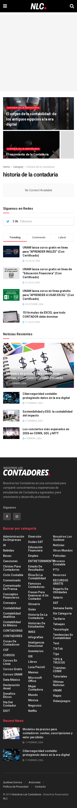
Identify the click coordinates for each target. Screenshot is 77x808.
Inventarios (36, 651)
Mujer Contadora (35, 688)
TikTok (58, 648)
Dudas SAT (35, 542)
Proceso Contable (59, 562)
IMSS (31, 632)
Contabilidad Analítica (12, 615)
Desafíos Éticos (9, 695)
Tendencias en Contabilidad (63, 636)
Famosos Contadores (36, 585)
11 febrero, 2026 (17, 383)
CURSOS (9, 655)
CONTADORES (12, 636)
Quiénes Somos (12, 782)
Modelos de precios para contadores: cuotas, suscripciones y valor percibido (34, 376)
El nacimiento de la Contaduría (27, 154)
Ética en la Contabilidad (37, 576)
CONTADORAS (13, 630)
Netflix (32, 710)
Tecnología (61, 629)
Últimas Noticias (58, 683)
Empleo (33, 555)
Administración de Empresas (13, 538)
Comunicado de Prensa (12, 587)
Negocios (34, 705)
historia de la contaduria (23, 108)
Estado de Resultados (36, 568)
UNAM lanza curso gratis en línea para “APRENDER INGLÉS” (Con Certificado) (45, 251)
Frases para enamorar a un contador (38, 595)
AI (4, 545)
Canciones (10, 561)
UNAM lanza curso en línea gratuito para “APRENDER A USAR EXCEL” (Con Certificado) (48, 294)
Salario (58, 597)
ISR (30, 656)
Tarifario (59, 618)
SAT (56, 602)
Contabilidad (12, 608)
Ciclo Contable (13, 575)
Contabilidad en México (12, 623)
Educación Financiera (35, 549)
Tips (56, 654)
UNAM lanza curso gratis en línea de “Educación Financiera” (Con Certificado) (47, 273)
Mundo (33, 695)
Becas (7, 555)
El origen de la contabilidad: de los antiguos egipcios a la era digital (31, 119)
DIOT (6, 710)
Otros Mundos (63, 550)
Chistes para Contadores (12, 568)
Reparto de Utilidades (60, 590)
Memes (33, 672)
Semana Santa (62, 608)
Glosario (34, 604)
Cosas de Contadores (11, 643)
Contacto (40, 786)
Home (6, 166)
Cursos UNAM (12, 674)
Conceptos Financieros (11, 596)
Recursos (59, 575)
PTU (56, 569)
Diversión (34, 536)
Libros (32, 661)
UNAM (57, 690)
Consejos (9, 602)
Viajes (57, 695)
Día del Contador (9, 704)
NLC (5, 798)
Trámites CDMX (59, 669)
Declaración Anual (11, 686)
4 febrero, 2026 (32, 438)
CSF (6, 650)
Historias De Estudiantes (36, 625)
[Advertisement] (38, 52)
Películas (59, 555)
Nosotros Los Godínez (62, 538)
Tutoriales (60, 676)
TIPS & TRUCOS (59, 661)
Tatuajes (59, 624)
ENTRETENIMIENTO (41, 561)
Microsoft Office (35, 679)
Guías (32, 609)
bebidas (8, 550)
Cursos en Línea (10, 662)
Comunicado (12, 580)
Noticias (58, 545)
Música (33, 700)
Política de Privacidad (15, 786)
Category (18, 166)
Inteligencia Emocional (36, 644)
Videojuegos (61, 701)
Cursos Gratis (12, 669)
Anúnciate (34, 782)
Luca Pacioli (36, 667)
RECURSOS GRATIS (60, 582)
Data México (11, 679)
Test (56, 643)
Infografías (35, 637)
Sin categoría (62, 613)
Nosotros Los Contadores (26, 794)
